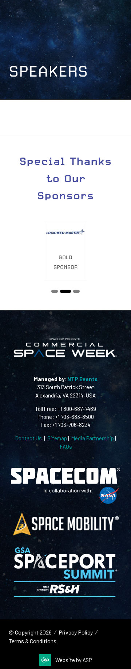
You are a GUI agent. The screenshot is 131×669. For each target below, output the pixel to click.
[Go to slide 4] (76, 291)
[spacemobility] (65, 534)
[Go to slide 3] (65, 291)
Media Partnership (92, 438)
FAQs (66, 446)
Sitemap (57, 438)
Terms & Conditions (32, 640)
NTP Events (82, 379)
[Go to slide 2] (54, 291)
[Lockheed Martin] (65, 251)
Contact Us (28, 438)
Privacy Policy (76, 632)
